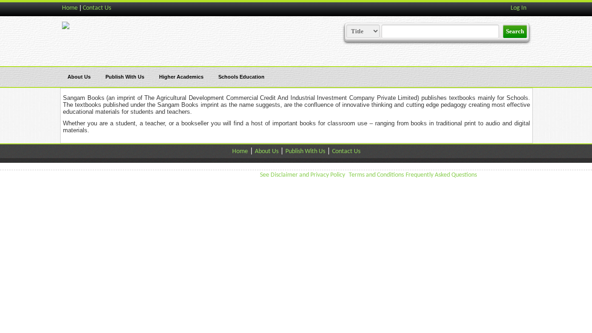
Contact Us (97, 8)
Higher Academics (181, 77)
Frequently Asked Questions (441, 175)
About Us (79, 77)
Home (70, 8)
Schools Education (241, 77)
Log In (518, 8)
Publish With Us (124, 77)
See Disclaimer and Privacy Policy (302, 175)
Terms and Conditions (376, 175)
